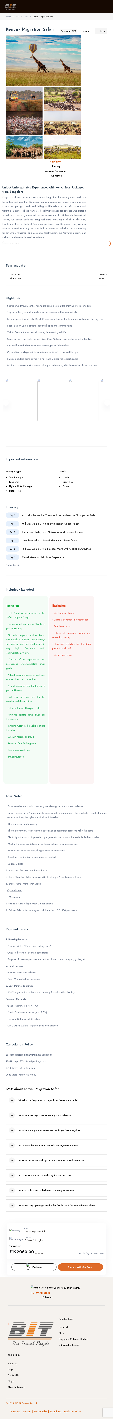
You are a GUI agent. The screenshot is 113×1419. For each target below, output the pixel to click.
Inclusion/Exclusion (55, 171)
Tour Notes (55, 175)
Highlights (55, 161)
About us (12, 1363)
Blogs (11, 1381)
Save (102, 31)
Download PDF (68, 31)
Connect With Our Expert (80, 1267)
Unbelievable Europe (69, 1345)
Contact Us (13, 1375)
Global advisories (16, 1387)
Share (86, 31)
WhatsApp (37, 1267)
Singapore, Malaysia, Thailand (73, 1339)
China (61, 1333)
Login (10, 1369)
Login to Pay (83, 1253)
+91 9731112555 (40, 1292)
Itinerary (55, 166)
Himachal (63, 1327)
